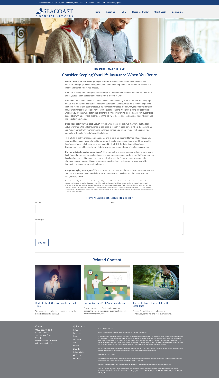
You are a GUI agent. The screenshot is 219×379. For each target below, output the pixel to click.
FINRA (165, 365)
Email (113, 202)
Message (39, 219)
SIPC (169, 365)
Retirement (77, 330)
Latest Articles (78, 352)
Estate (75, 336)
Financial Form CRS (107, 328)
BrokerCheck (142, 332)
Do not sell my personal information (145, 350)
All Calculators (79, 358)
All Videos (77, 355)
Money (76, 345)
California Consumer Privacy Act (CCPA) (162, 348)
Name (38, 202)
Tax (74, 342)
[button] (97, 11)
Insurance (77, 339)
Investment (77, 333)
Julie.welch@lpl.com (114, 2)
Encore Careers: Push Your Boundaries (104, 303)
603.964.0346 (94, 2)
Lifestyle (76, 349)
